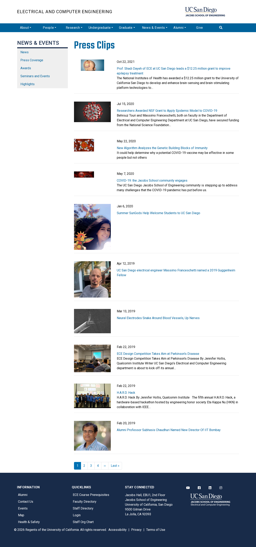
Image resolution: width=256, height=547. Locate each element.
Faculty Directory (84, 501)
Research (73, 28)
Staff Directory (83, 508)
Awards (25, 68)
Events (23, 508)
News (24, 52)
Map (21, 515)
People (48, 28)
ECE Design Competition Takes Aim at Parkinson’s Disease (158, 354)
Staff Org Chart (83, 522)
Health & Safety (29, 522)
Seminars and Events (35, 76)
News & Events (153, 28)
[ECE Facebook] (199, 488)
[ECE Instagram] (220, 488)
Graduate (125, 28)
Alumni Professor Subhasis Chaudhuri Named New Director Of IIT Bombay (169, 430)
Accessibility (117, 530)
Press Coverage (31, 60)
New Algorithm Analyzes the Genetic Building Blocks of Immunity (162, 148)
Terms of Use (155, 530)
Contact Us (25, 501)
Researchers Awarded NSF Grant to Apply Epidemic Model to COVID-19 (167, 111)
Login (77, 515)
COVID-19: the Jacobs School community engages (152, 180)
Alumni (178, 28)
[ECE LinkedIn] (210, 488)
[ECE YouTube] (188, 488)
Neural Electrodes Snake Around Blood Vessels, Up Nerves (158, 318)
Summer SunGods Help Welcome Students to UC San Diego (158, 213)
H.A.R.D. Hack (126, 393)
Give (199, 28)
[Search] (227, 27)
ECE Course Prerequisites (91, 495)
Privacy (136, 530)
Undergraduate (100, 28)
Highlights (27, 84)
